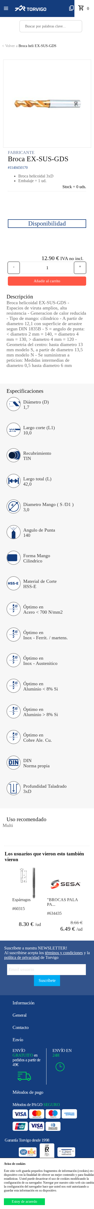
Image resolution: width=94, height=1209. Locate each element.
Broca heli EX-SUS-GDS (29, 46)
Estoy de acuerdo (24, 1202)
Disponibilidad (47, 223)
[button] (6, 9)
